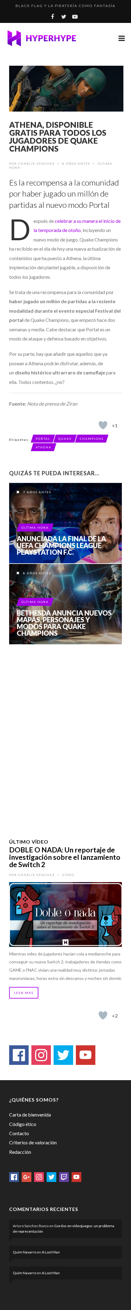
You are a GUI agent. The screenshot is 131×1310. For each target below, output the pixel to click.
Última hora (35, 527)
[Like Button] (103, 425)
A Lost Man (51, 1252)
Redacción (20, 1152)
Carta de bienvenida (30, 1114)
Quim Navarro (24, 1252)
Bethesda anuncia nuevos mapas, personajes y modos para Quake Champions (64, 623)
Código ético (22, 1124)
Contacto (19, 1133)
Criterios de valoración (33, 1142)
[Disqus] (65, 733)
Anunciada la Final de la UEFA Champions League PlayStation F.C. (61, 545)
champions (92, 438)
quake (65, 438)
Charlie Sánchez (36, 163)
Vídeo (68, 875)
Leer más (24, 993)
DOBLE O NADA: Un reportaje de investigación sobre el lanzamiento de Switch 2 (64, 857)
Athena (43, 447)
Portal (43, 438)
